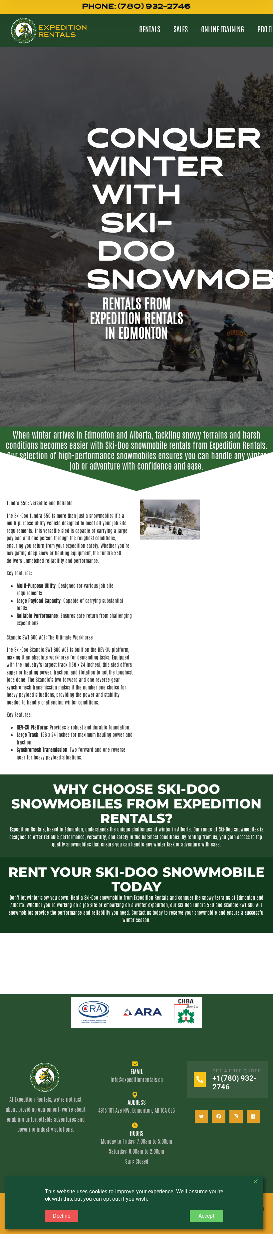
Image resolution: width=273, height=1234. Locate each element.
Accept (206, 1216)
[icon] (201, 1116)
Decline (61, 1216)
